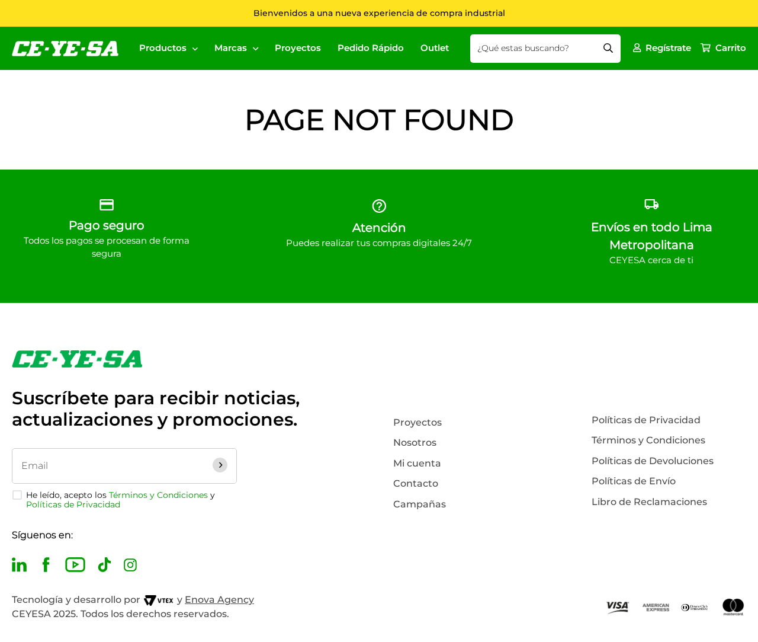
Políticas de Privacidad (73, 504)
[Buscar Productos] (608, 48)
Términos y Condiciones (158, 495)
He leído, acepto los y (120, 499)
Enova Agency (219, 599)
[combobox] (545, 48)
